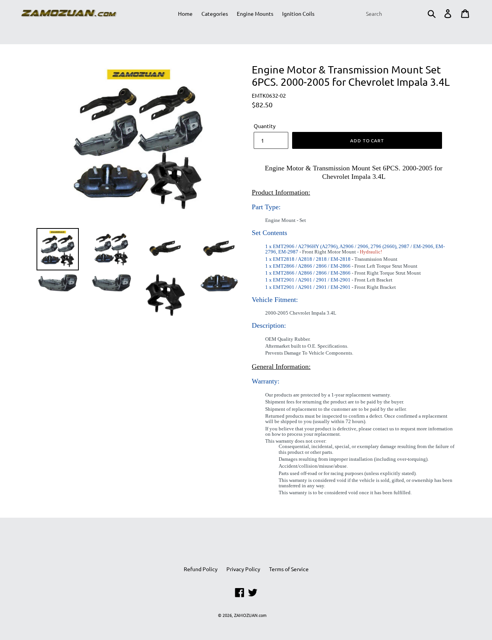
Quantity (265, 125)
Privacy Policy (243, 568)
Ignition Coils (298, 13)
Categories (214, 13)
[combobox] (400, 13)
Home (185, 13)
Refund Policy (201, 568)
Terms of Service (289, 568)
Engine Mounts (255, 13)
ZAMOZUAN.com (250, 615)
